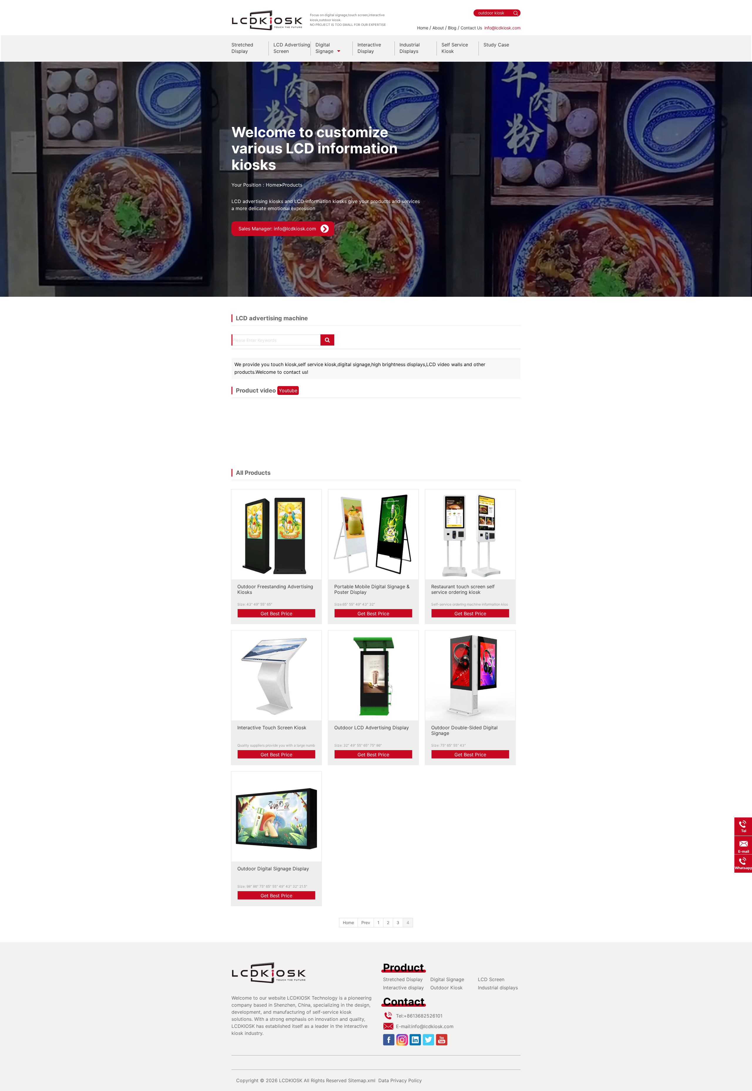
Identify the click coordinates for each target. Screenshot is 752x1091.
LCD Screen (491, 979)
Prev (365, 922)
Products (292, 185)
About (438, 27)
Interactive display (403, 988)
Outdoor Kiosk (446, 988)
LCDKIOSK (290, 1080)
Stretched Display (403, 979)
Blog (452, 27)
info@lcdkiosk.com (502, 27)
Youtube (288, 390)
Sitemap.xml (361, 1080)
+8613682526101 (423, 1016)
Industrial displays (498, 988)
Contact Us (471, 27)
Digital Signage (447, 979)
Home (422, 27)
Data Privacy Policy (400, 1080)
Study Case (496, 45)
